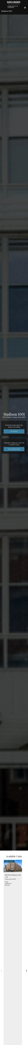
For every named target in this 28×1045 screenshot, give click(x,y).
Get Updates (14, 431)
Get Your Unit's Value (14, 449)
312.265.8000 (10, 7)
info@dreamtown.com (12, 6)
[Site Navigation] (25, 8)
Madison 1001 (6, 11)
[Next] (26, 970)
